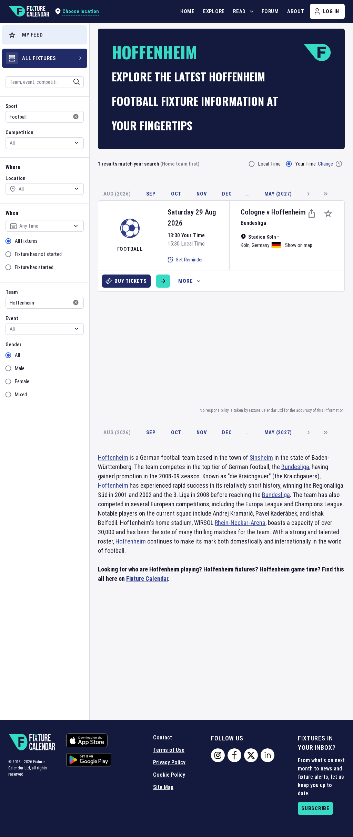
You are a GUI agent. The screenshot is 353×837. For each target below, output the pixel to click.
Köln (245, 245)
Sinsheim (261, 457)
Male (19, 368)
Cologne (253, 212)
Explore (214, 11)
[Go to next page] (308, 193)
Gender (13, 344)
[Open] (76, 82)
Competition (19, 132)
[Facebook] (234, 755)
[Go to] (163, 281)
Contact (162, 737)
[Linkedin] (267, 755)
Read (239, 11)
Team (12, 292)
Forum (270, 11)
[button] (44, 34)
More (185, 281)
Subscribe (315, 808)
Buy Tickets (130, 281)
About (295, 11)
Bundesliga (253, 223)
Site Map (163, 787)
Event (12, 318)
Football (130, 249)
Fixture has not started (38, 254)
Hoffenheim (288, 212)
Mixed (21, 394)
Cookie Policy (169, 774)
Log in (331, 11)
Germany (260, 245)
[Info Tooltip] (339, 164)
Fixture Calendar (147, 578)
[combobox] (35, 82)
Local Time (269, 164)
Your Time (305, 164)
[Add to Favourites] (328, 213)
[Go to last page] (325, 193)
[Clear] (72, 81)
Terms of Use (168, 750)
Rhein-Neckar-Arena (240, 522)
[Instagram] (218, 755)
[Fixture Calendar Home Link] (28, 11)
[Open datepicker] (75, 225)
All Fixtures (26, 241)
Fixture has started (34, 267)
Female (22, 381)
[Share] (311, 213)
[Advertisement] (225, 348)
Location (16, 178)
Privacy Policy (169, 762)
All (17, 355)
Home (187, 11)
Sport (12, 106)
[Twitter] (251, 755)
